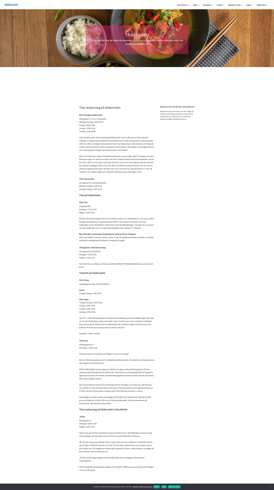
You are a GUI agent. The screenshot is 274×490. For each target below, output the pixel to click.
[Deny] (271, 487)
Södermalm (11, 4)
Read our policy (174, 487)
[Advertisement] (137, 83)
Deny (164, 487)
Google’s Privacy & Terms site (142, 487)
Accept (156, 487)
